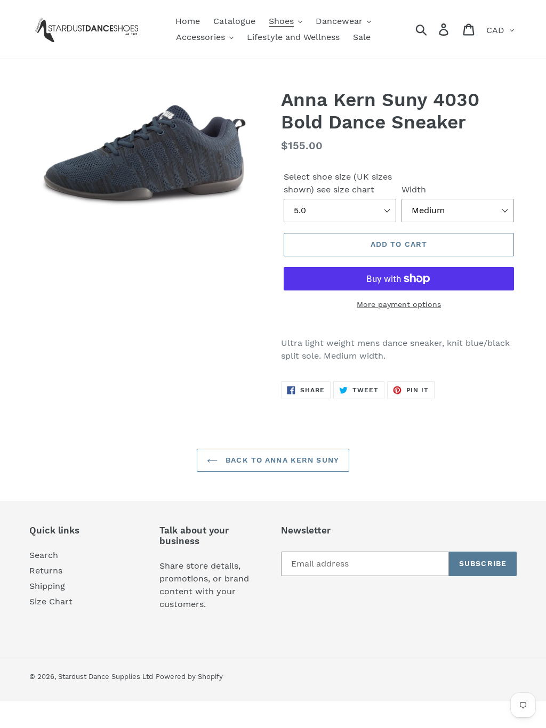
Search (43, 555)
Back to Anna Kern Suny (281, 460)
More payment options (399, 304)
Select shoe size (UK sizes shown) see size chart (338, 183)
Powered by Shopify (189, 677)
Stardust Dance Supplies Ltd (105, 677)
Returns (45, 570)
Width (414, 189)
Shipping (47, 586)
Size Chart (51, 601)
